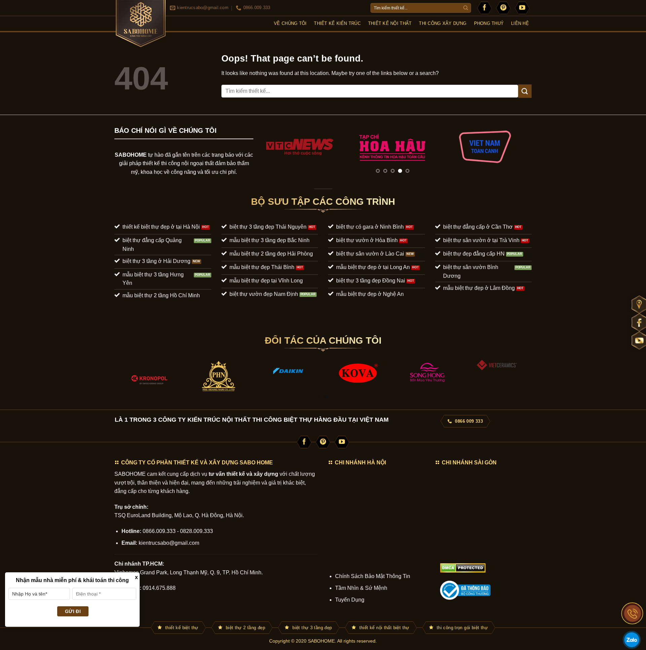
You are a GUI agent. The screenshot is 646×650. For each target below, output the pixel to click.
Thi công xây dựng (442, 23)
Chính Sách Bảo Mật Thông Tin (372, 576)
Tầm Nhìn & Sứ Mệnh (361, 588)
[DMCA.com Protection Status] (463, 567)
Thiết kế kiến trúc (337, 23)
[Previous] (267, 153)
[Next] (517, 153)
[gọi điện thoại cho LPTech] (632, 613)
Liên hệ (520, 23)
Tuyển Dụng (349, 600)
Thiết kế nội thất (389, 23)
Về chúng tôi (290, 23)
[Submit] (466, 8)
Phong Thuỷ (489, 23)
